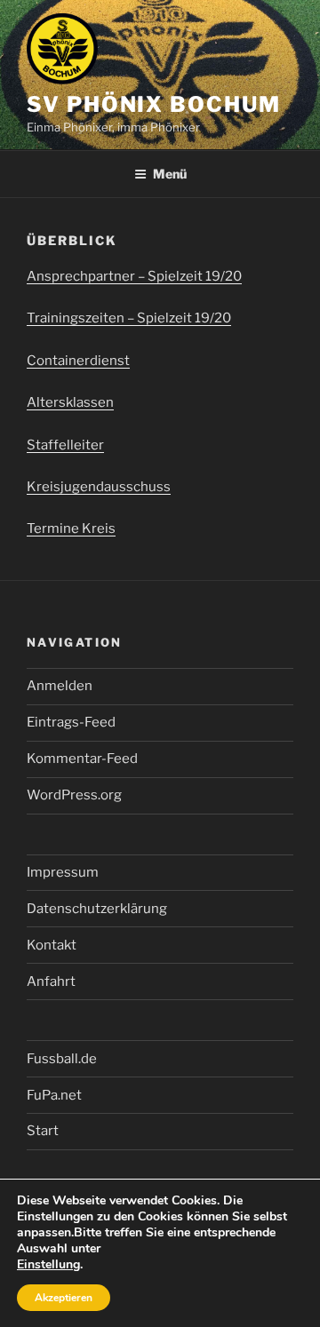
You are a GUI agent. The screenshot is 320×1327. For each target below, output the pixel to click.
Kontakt (51, 945)
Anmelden (59, 686)
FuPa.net (54, 1095)
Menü (170, 173)
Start (43, 1131)
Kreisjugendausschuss (99, 487)
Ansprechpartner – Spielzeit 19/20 (134, 276)
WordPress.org (74, 795)
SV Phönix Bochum (154, 104)
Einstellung (48, 1265)
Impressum (63, 872)
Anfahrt (51, 981)
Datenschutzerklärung (97, 909)
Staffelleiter (65, 445)
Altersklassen (70, 402)
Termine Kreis (71, 528)
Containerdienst (78, 361)
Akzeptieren (63, 1298)
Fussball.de (62, 1059)
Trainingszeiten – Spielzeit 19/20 (129, 318)
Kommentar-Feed (82, 759)
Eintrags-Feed (71, 722)
